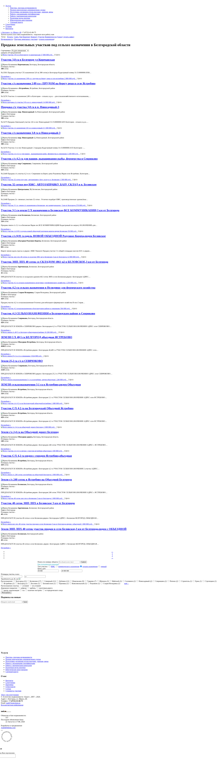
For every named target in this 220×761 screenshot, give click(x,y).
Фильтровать (6, 593)
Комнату (34, 37)
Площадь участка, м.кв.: (10, 574)
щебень (33, 588)
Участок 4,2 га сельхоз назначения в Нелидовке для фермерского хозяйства (48, 287)
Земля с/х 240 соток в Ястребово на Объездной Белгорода (36, 479)
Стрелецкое (210, 581)
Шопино (104, 581)
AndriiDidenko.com (8, 728)
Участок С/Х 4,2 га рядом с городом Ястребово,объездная (36, 455)
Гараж (59, 37)
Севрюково (161, 581)
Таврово (91, 581)
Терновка (64, 583)
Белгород (21, 581)
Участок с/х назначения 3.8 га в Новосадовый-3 (30, 132)
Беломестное (49, 583)
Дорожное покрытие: (9, 588)
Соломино (130, 581)
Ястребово (9, 583)
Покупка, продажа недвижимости (19, 657)
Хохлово (35, 583)
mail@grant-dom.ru (13, 703)
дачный (104, 566)
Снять (16, 37)
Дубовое (64, 581)
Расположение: (7, 581)
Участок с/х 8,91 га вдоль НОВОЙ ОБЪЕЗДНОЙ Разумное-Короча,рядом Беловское (53, 235)
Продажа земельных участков (25, 39)
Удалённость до (9, 579)
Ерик (198, 581)
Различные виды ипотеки (16, 668)
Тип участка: (43, 566)
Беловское (35, 581)
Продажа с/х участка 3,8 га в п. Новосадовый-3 (30, 107)
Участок (41, 37)
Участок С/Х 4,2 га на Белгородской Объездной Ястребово (37, 408)
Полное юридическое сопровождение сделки (23, 659)
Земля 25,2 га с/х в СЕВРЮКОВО (22, 360)
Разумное (95, 583)
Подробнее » (6, 76)
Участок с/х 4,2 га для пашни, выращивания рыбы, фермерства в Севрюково (49, 158)
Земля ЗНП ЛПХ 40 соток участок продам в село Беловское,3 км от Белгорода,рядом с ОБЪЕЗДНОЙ (63, 528)
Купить (10, 37)
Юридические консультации (17, 670)
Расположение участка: (10, 586)
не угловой (36, 586)
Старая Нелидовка (111, 583)
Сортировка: (6, 51)
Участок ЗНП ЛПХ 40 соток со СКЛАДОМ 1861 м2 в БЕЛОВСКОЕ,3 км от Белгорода (54, 261)
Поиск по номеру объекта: (48, 562)
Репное (174, 581)
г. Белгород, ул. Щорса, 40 (11, 32)
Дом (20, 37)
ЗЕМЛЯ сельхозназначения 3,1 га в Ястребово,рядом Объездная (41, 384)
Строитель (186, 581)
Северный (50, 581)
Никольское (78, 581)
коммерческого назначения (68, 566)
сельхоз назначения (46, 39)
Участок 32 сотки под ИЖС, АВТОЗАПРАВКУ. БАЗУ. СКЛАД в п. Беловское (49, 184)
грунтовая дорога (45, 588)
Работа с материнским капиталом (19, 665)
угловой (25, 586)
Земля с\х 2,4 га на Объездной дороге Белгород (30, 432)
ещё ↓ (126, 583)
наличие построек (35, 590)
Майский (117, 581)
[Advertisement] (19, 566)
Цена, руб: (42, 569)
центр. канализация (11, 590)
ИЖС (53, 566)
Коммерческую (51, 37)
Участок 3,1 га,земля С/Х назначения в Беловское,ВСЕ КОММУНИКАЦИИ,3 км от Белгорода (60, 210)
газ (23, 590)
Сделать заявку (68, 37)
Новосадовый (145, 581)
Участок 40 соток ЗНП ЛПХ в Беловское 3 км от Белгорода (38, 503)
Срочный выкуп (12, 672)
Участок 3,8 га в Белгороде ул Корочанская (28, 59)
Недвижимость (7, 39)
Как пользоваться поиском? (48, 564)
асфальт (24, 588)
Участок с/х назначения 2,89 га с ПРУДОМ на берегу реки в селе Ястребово (48, 83)
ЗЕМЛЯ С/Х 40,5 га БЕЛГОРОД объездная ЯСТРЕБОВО (36, 337)
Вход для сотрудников (10, 695)
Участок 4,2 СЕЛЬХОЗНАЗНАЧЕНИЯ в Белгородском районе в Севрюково (48, 313)
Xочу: (3, 37)
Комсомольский (79, 583)
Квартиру (26, 37)
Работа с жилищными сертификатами (20, 663)
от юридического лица (54, 590)
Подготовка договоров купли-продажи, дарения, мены (27, 661)
